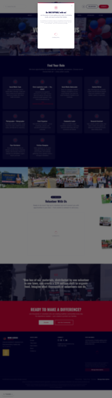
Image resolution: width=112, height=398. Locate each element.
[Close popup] (71, 5)
